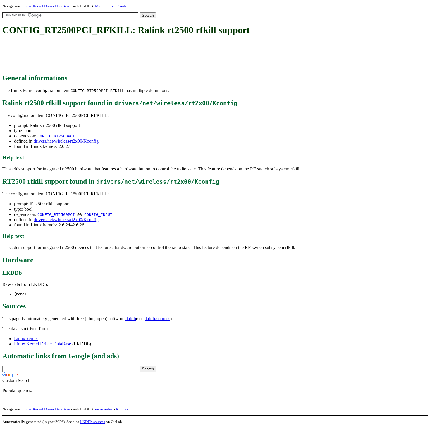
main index (104, 409)
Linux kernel (26, 338)
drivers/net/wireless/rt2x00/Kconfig (66, 141)
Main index (104, 6)
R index (122, 6)
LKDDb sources (92, 422)
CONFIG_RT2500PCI (56, 136)
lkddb (130, 318)
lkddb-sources (157, 318)
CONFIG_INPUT (98, 214)
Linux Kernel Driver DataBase (46, 6)
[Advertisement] (108, 55)
